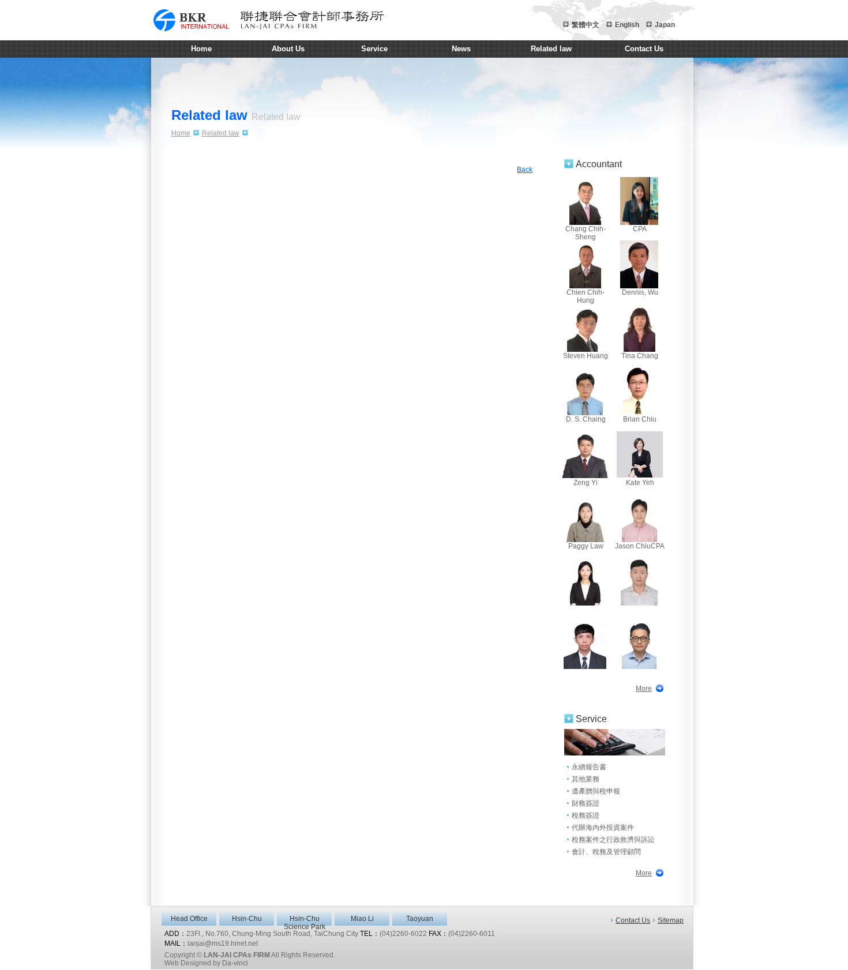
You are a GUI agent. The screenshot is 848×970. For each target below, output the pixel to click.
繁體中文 (585, 25)
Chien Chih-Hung (585, 294)
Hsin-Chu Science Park (304, 920)
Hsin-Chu (247, 919)
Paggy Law (585, 546)
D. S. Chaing (586, 419)
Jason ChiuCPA (640, 546)
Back (524, 170)
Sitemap (671, 920)
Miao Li (362, 919)
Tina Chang (639, 356)
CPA (640, 229)
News (461, 48)
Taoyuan (419, 919)
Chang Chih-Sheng (585, 231)
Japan (665, 25)
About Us (288, 48)
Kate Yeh (640, 483)
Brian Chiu (639, 419)
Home (201, 48)
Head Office (189, 919)
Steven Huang (585, 356)
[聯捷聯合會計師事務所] (268, 20)
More (644, 689)
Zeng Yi (585, 483)
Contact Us (644, 48)
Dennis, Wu (640, 292)
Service (374, 48)
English (627, 25)
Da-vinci (235, 963)
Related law (551, 48)
